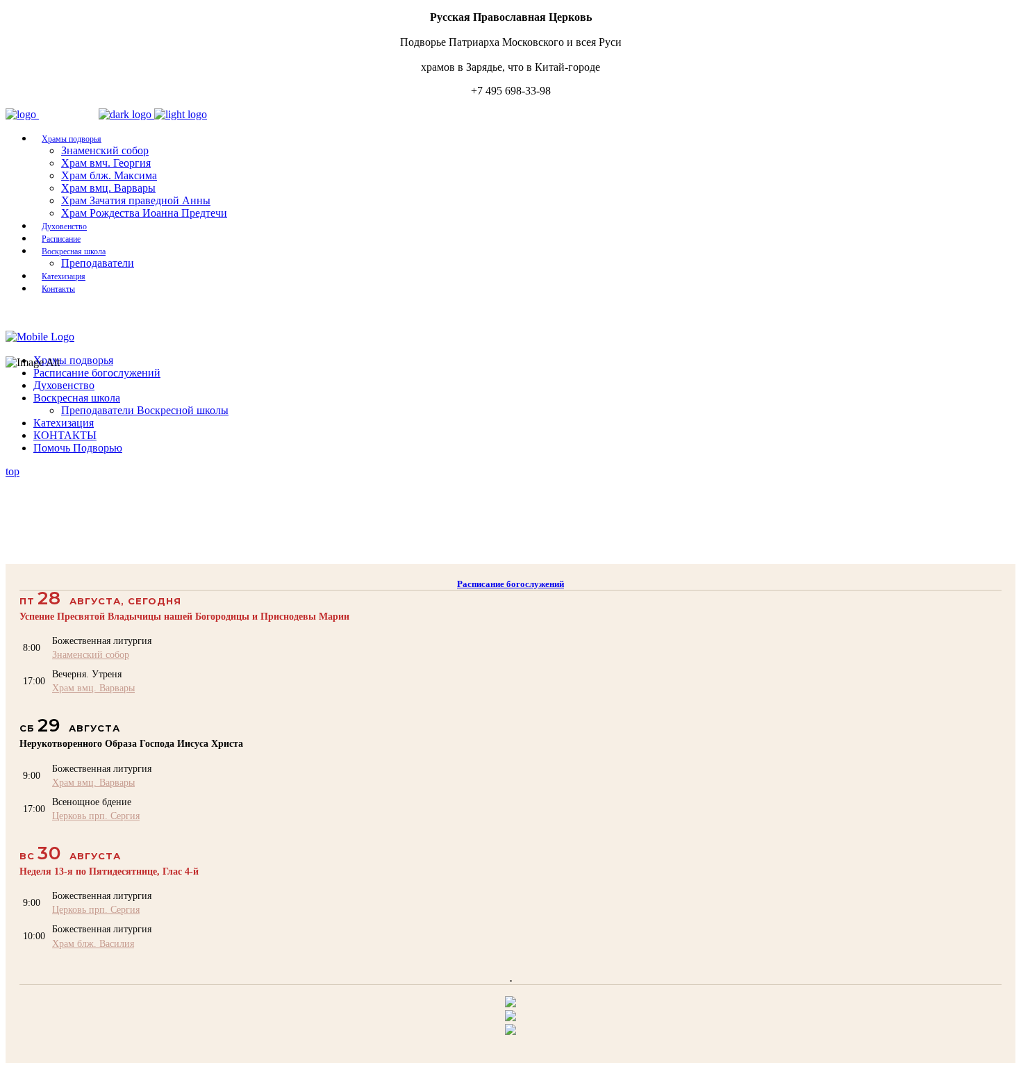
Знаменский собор (90, 654)
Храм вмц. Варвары (93, 687)
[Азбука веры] (510, 1031)
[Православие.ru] (510, 1017)
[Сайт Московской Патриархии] (510, 1003)
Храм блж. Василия (93, 943)
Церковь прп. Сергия (96, 815)
